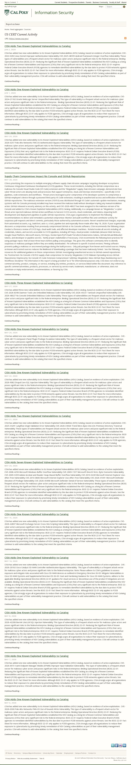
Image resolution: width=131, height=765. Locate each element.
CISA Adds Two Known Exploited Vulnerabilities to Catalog (38, 46)
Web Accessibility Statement (27, 758)
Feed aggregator (16, 29)
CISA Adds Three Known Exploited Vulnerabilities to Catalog (39, 282)
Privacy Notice (10, 758)
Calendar (59, 753)
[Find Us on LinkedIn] (124, 745)
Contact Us (92, 753)
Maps (101, 6)
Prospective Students (77, 2)
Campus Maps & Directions (32, 753)
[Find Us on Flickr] (121, 745)
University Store (48, 753)
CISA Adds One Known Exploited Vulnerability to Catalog (37, 89)
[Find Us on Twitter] (113, 745)
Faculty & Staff (114, 2)
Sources (27, 29)
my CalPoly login (11, 6)
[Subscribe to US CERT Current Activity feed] (125, 39)
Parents (88, 2)
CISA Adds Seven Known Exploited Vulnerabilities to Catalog (39, 462)
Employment (68, 753)
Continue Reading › (12, 81)
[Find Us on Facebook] (117, 745)
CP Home (9, 753)
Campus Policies (80, 753)
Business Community (100, 2)
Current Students (61, 2)
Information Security (54, 12)
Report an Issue (13, 24)
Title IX (41, 758)
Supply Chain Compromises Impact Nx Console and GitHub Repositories (45, 176)
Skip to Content (10, 2)
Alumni (123, 2)
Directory (17, 753)
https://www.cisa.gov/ (19, 38)
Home (7, 29)
